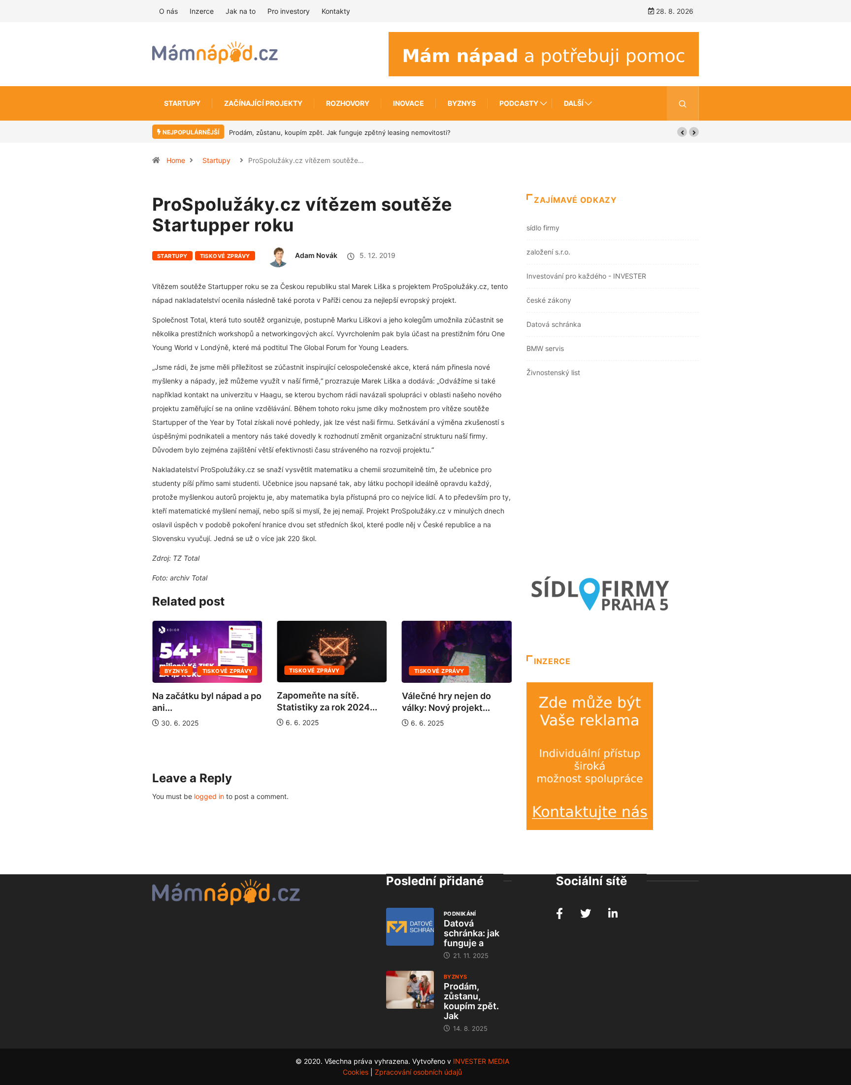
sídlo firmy (542, 227)
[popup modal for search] (683, 103)
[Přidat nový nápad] (544, 53)
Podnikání (460, 913)
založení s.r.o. (548, 252)
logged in (209, 796)
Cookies (355, 1072)
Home (175, 160)
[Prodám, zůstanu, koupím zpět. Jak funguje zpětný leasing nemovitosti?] (410, 990)
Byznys (462, 103)
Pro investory (288, 11)
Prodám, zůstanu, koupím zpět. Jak (471, 1001)
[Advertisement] (612, 478)
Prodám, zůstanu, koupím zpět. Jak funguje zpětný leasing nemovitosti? (340, 132)
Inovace (408, 103)
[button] (682, 132)
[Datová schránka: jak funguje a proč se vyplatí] (410, 927)
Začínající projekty (263, 103)
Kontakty (336, 11)
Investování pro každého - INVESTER (586, 276)
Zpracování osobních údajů (418, 1072)
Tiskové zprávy (225, 256)
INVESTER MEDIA (481, 1061)
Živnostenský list (553, 372)
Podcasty (518, 103)
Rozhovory (347, 103)
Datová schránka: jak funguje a (471, 933)
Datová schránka (553, 324)
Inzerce (202, 11)
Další (574, 103)
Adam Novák (316, 255)
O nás (168, 11)
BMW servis (545, 348)
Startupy (182, 103)
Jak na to (241, 11)
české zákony (548, 300)
